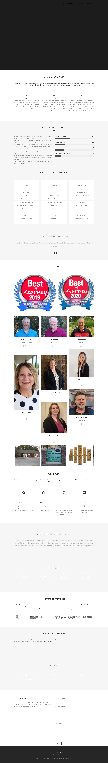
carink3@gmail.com (47, 641)
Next (55, 253)
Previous (53, 253)
